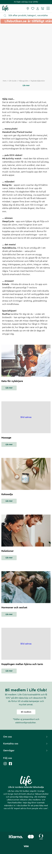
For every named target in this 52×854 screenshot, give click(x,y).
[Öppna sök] (27, 15)
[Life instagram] (5, 765)
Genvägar (8, 750)
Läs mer (9, 388)
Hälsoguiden (23, 81)
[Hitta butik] (28, 8)
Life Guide (13, 81)
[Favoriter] (32, 8)
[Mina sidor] (37, 8)
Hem (4, 81)
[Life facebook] (10, 765)
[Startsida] (5, 8)
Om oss (7, 736)
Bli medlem (26, 712)
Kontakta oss (10, 743)
